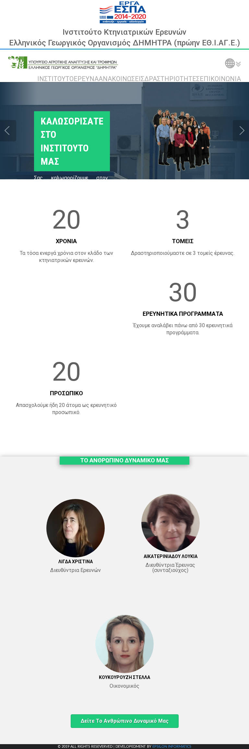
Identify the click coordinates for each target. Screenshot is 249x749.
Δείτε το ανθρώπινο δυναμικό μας (125, 721)
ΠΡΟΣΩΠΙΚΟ (66, 393)
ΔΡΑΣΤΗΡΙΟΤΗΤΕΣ (172, 79)
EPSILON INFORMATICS (171, 746)
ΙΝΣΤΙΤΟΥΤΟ (55, 79)
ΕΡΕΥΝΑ (86, 79)
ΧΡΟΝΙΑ (66, 241)
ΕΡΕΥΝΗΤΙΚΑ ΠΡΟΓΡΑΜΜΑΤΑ (183, 313)
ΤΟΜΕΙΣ (183, 241)
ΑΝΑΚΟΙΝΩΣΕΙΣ (121, 79)
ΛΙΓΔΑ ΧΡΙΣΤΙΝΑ (75, 561)
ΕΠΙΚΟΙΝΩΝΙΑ (220, 79)
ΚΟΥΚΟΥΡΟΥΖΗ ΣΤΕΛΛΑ (124, 677)
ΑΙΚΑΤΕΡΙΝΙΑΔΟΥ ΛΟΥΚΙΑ (170, 556)
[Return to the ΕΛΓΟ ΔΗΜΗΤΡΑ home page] (63, 62)
